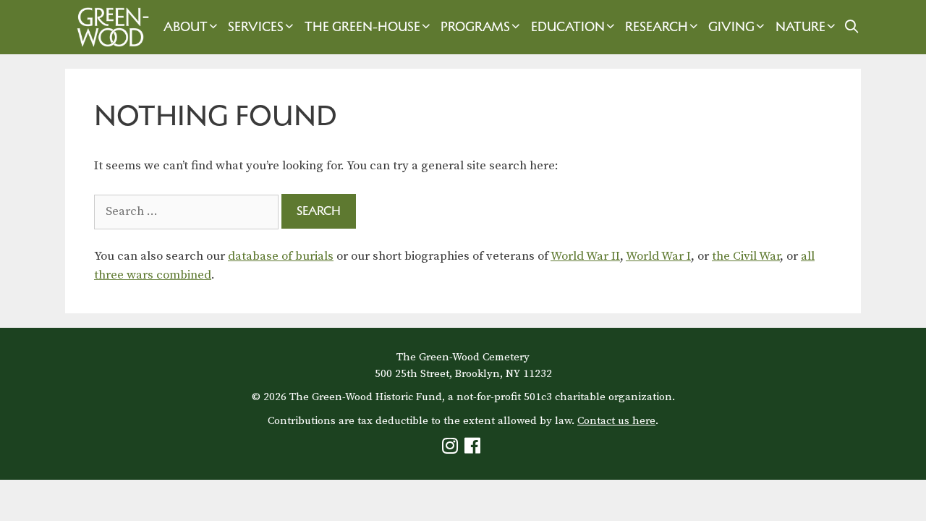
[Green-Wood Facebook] (474, 449)
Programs (475, 27)
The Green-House (362, 27)
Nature (800, 27)
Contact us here (616, 421)
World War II (585, 256)
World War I (658, 256)
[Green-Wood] (109, 27)
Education (568, 27)
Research (656, 27)
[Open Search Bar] (851, 27)
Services (256, 27)
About (185, 27)
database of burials (281, 256)
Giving (731, 27)
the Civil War (746, 256)
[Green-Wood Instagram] (452, 449)
